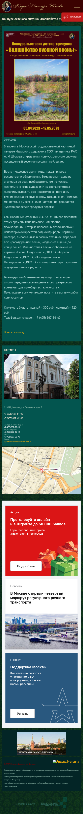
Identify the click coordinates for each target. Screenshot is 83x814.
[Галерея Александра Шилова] (41, 6)
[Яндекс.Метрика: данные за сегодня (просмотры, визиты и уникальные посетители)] (66, 761)
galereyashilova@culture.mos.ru (17, 442)
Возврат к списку (14, 332)
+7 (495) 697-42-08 (13, 418)
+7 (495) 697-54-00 (13, 414)
